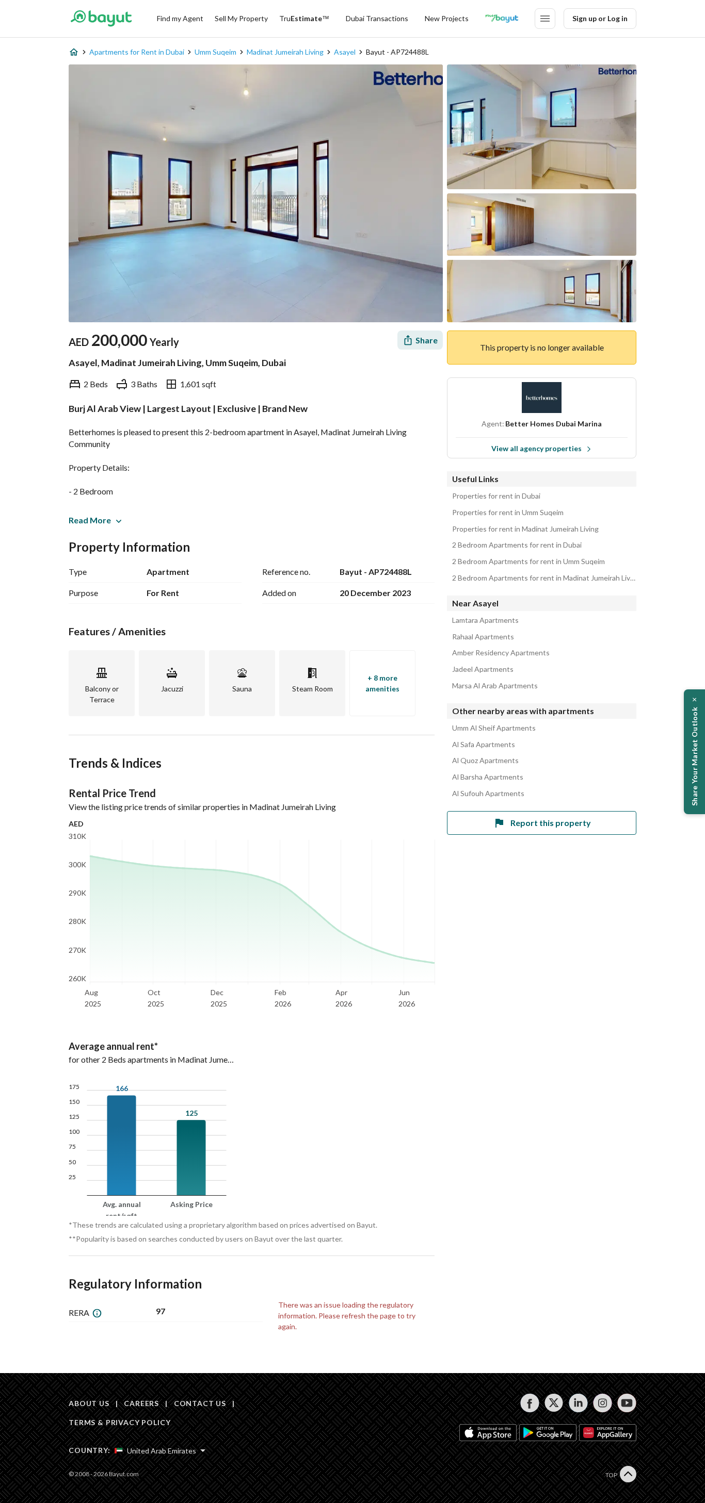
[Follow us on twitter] (554, 1403)
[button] (694, 751)
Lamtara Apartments (485, 620)
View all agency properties (536, 448)
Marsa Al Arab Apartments (495, 686)
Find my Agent (180, 18)
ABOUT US (89, 1403)
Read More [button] (90, 520)
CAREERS (141, 1403)
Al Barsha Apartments (487, 777)
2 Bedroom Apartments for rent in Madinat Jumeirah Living (544, 578)
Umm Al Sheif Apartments (494, 728)
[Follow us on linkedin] (578, 1403)
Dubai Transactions (377, 18)
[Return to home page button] (101, 18)
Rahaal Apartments (483, 637)
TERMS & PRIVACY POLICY (119, 1422)
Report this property (550, 823)
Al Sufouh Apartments (488, 793)
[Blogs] (501, 18)
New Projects (447, 18)
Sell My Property (241, 18)
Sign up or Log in (600, 18)
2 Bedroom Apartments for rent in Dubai (517, 545)
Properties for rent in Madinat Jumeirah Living (525, 529)
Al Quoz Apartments (485, 760)
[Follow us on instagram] (602, 1403)
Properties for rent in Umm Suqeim (508, 512)
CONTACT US (200, 1403)
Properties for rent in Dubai (496, 496)
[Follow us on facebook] (529, 1403)
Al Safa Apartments (483, 744)
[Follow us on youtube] (626, 1403)
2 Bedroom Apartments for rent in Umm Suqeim (528, 561)
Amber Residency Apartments (501, 653)
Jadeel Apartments (483, 669)
